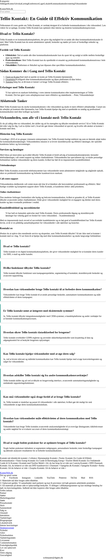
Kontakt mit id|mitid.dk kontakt (13, 458)
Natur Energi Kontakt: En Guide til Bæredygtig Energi (40, 460)
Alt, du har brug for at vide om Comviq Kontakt (66, 463)
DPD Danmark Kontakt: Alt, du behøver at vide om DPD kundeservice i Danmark (51, 464)
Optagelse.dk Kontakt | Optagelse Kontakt (78, 465)
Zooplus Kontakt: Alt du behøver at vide (47, 468)
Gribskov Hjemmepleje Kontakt (43, 458)
